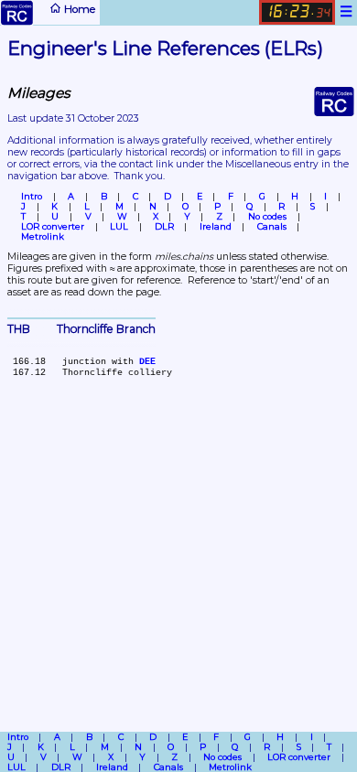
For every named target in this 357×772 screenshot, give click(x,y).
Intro (31, 196)
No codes (267, 216)
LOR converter (52, 226)
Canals (272, 226)
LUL (119, 226)
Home (78, 9)
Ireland (216, 226)
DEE (147, 361)
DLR (164, 226)
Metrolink (42, 236)
